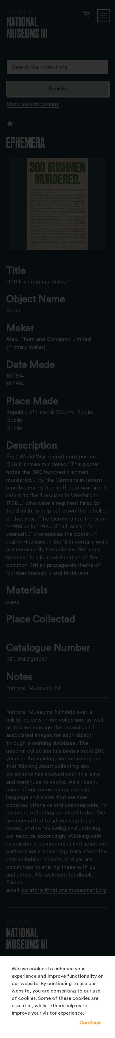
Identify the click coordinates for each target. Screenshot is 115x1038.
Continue (90, 1022)
